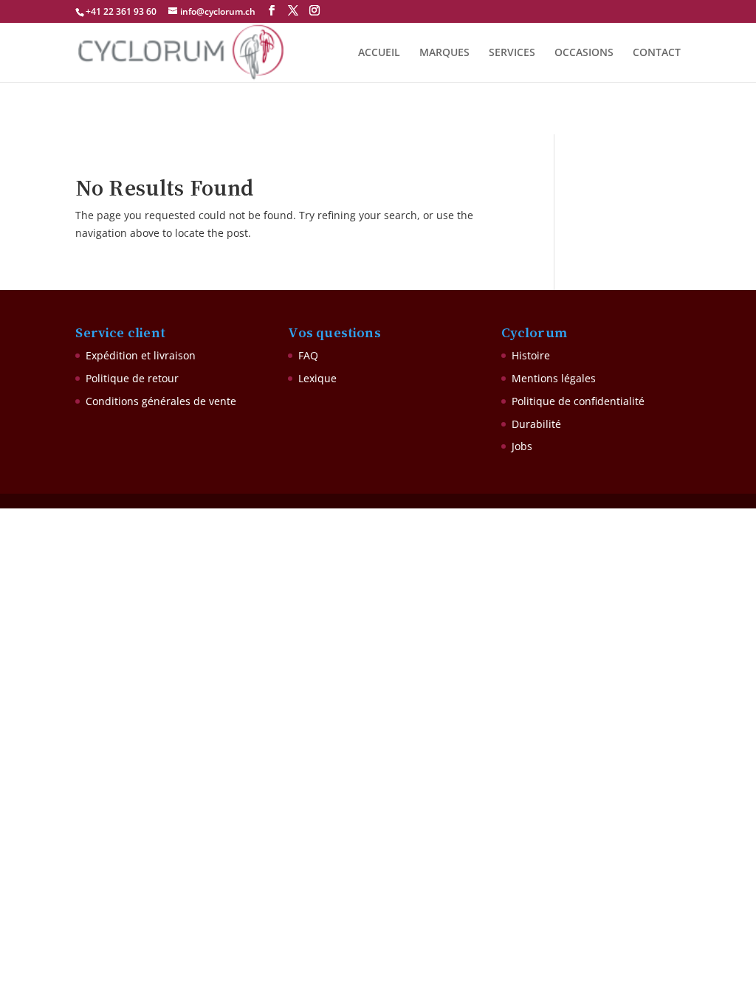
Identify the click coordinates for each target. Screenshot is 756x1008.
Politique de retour (132, 378)
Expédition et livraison (141, 355)
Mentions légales (554, 378)
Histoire (531, 355)
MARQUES (444, 53)
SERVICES (512, 53)
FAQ (308, 355)
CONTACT (657, 53)
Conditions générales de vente (161, 401)
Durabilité (536, 424)
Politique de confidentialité (578, 401)
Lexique (317, 378)
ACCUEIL (379, 53)
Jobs (522, 446)
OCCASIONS (584, 53)
